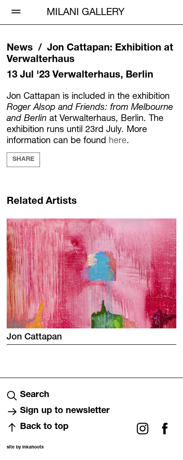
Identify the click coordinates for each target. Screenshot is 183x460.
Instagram (142, 428)
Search (34, 395)
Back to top (44, 427)
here (118, 140)
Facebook (165, 428)
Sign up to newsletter (65, 411)
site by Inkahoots (25, 447)
